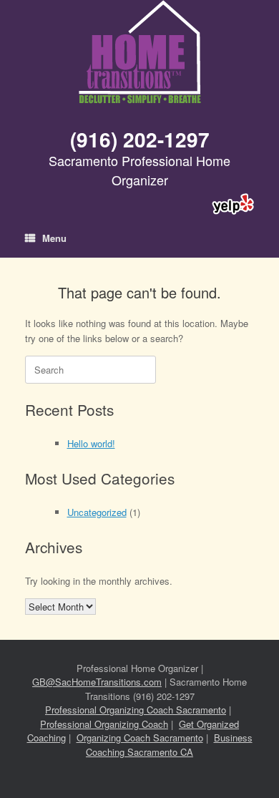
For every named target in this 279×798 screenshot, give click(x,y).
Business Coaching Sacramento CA (169, 745)
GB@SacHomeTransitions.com (97, 681)
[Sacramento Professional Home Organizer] (139, 53)
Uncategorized (97, 512)
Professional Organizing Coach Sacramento (135, 709)
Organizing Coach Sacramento (140, 737)
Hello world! (91, 443)
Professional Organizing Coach (104, 724)
